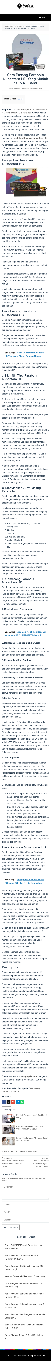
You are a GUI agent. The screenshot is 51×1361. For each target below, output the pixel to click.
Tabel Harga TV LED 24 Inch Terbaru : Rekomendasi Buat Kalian (13, 1162)
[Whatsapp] (22, 1102)
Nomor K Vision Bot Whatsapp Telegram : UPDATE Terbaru (41, 1162)
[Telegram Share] (18, 1102)
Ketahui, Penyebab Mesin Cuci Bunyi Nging (31, 1116)
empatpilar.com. (20, 1355)
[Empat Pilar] (25, 5)
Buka (20, 99)
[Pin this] (13, 1102)
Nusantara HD (31, 1151)
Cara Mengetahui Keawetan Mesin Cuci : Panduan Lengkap (30, 1127)
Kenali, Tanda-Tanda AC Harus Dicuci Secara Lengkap (31, 1139)
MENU (44, 17)
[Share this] (4, 1102)
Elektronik (13, 1151)
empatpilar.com (29, 1076)
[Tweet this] (8, 1102)
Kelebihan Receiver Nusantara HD (30, 137)
